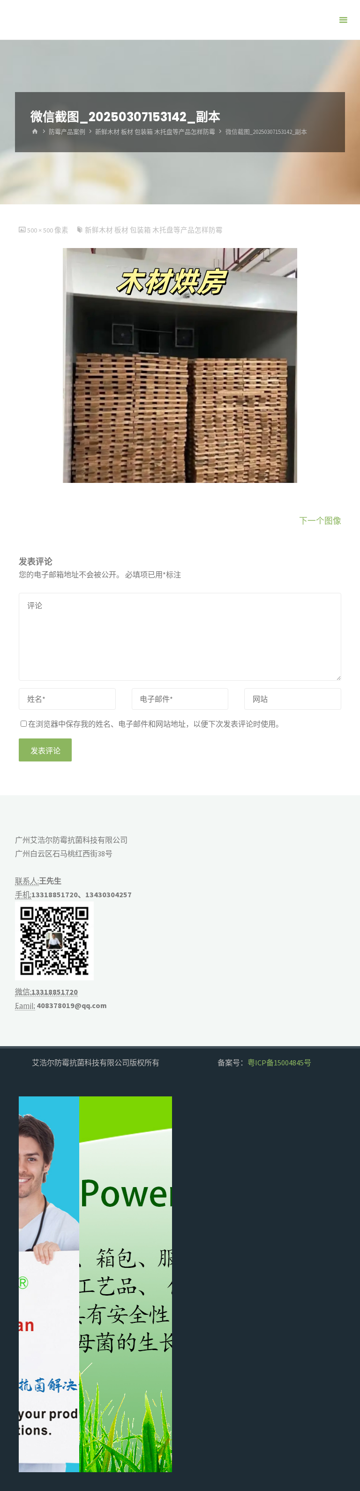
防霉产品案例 (67, 132)
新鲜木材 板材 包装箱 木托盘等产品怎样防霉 (155, 132)
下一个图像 (320, 521)
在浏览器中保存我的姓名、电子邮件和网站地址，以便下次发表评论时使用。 (155, 724)
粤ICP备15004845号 (279, 1062)
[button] (33, 1284)
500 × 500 (40, 230)
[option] (95, 1284)
